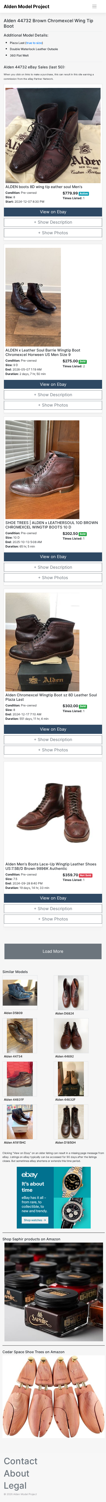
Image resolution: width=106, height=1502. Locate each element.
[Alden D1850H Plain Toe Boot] (71, 1121)
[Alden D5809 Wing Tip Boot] (20, 992)
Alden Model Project (26, 6)
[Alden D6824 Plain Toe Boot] (71, 992)
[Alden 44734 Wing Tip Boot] (20, 1035)
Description (61, 222)
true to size (34, 43)
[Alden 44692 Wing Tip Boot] (71, 1035)
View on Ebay (53, 211)
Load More (53, 951)
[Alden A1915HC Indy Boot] (20, 1121)
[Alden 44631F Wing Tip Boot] (20, 1078)
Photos (61, 232)
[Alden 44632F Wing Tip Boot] (71, 1078)
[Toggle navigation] (94, 6)
